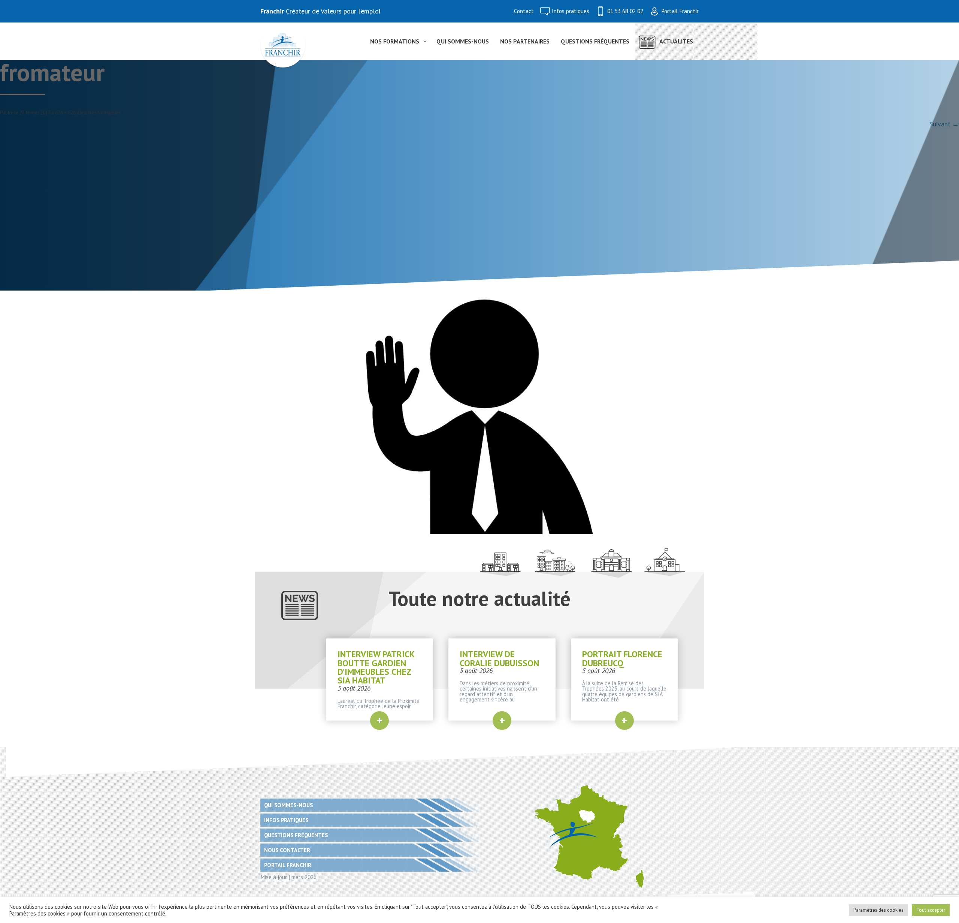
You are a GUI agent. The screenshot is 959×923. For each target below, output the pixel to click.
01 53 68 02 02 (625, 11)
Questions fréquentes (296, 835)
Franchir (272, 11)
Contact (524, 11)
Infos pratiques (570, 11)
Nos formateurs (104, 112)
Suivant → (944, 124)
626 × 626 (65, 112)
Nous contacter (287, 850)
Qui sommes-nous (288, 805)
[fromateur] (479, 417)
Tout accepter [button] (930, 910)
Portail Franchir (680, 11)
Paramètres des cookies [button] (878, 910)
